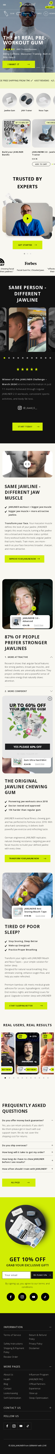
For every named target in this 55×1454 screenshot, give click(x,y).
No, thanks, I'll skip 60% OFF (27, 754)
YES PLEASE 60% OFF (28, 747)
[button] (27, 720)
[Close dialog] (50, 699)
